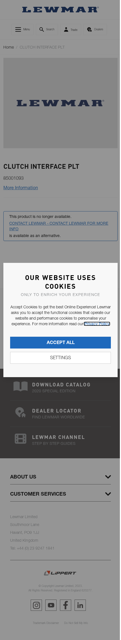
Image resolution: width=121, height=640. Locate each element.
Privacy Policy (96, 323)
